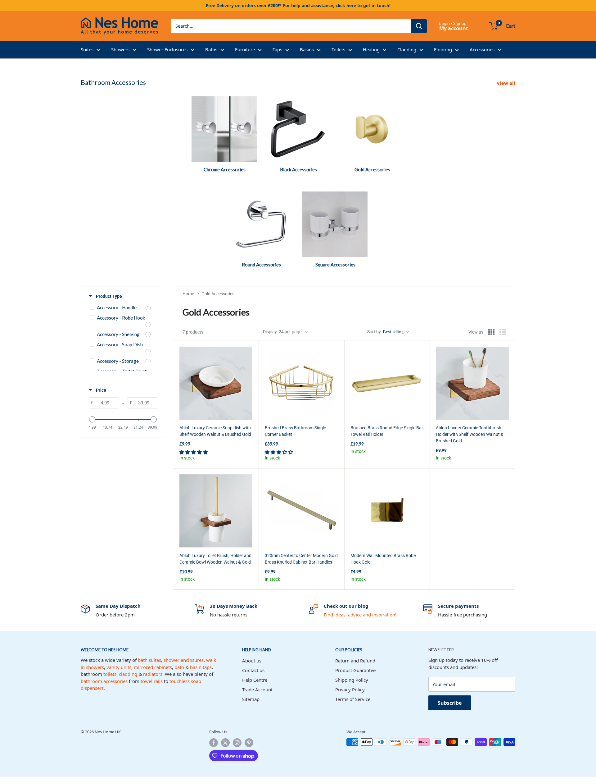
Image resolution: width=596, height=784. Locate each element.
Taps (277, 49)
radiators (152, 674)
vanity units (118, 667)
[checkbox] (122, 307)
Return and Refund (355, 660)
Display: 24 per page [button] (282, 331)
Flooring (443, 49)
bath (179, 667)
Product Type (108, 296)
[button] (194, 452)
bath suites (149, 660)
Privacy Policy (350, 689)
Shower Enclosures (167, 49)
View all (507, 83)
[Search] (419, 26)
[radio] (491, 332)
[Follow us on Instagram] (237, 742)
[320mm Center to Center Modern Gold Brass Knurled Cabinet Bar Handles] (301, 510)
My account (453, 28)
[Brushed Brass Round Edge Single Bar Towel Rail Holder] (386, 383)
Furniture (245, 49)
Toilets (338, 49)
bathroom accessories (104, 681)
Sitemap (251, 699)
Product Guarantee (355, 670)
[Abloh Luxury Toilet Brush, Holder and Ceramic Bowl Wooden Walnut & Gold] (215, 510)
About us (251, 660)
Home (188, 293)
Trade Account (257, 689)
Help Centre (254, 680)
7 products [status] (193, 332)
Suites (87, 49)
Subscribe (450, 702)
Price (100, 390)
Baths (211, 49)
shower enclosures (184, 660)
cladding (128, 674)
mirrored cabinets (153, 667)
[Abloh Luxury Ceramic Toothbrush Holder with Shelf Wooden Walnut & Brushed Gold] (472, 383)
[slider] (92, 419)
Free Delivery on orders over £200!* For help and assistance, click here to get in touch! (298, 5)
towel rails (152, 681)
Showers (120, 49)
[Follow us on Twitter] (225, 742)
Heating (371, 49)
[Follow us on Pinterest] (249, 742)
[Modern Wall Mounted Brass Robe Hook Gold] (386, 510)
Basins (307, 49)
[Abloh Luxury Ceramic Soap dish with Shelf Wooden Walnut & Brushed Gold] (215, 383)
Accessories (482, 49)
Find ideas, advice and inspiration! (360, 614)
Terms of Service (352, 699)
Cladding (406, 49)
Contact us (253, 670)
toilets (109, 674)
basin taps (201, 667)
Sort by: (385, 331)
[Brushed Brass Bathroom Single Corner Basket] (301, 383)
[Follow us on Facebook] (213, 742)
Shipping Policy (351, 680)
